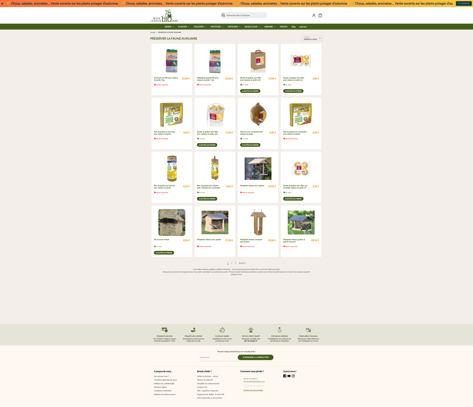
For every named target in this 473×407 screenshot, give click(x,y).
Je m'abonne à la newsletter (256, 357)
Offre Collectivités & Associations (209, 398)
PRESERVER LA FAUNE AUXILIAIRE (169, 32)
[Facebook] (284, 375)
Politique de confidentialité (164, 383)
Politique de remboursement (165, 394)
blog (293, 26)
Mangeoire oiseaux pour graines (209, 239)
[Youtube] (288, 375)
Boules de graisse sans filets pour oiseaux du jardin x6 (293, 79)
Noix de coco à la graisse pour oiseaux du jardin (251, 133)
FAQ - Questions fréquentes (207, 391)
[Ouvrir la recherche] (223, 15)
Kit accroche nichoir (161, 239)
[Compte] (313, 15)
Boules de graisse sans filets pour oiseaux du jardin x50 (250, 79)
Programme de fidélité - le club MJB (210, 394)
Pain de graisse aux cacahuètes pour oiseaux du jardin (295, 133)
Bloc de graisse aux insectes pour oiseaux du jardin (164, 186)
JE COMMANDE (464, 3)
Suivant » (242, 263)
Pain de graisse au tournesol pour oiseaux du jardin (164, 133)
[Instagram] (293, 375)
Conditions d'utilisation (163, 391)
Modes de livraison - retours (207, 376)
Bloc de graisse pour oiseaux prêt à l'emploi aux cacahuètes (208, 186)
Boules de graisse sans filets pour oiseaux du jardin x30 (207, 133)
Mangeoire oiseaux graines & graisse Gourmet (294, 240)
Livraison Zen (202, 387)
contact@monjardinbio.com (254, 381)
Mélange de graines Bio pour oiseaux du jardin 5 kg (208, 79)
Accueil (152, 32)
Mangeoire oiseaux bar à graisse (252, 185)
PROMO (283, 26)
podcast (303, 26)
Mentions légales (160, 387)
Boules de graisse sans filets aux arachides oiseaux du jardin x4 (295, 186)
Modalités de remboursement (208, 383)
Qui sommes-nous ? (161, 376)
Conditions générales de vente (165, 380)
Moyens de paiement (205, 380)
